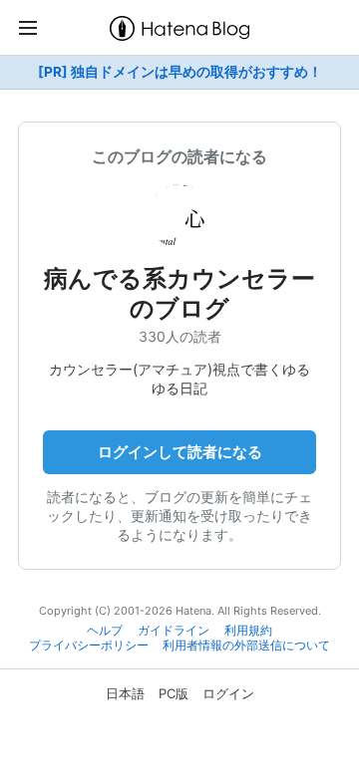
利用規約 (248, 631)
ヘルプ (105, 631)
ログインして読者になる (180, 451)
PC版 (173, 693)
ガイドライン (173, 631)
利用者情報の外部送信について (246, 645)
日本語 (125, 693)
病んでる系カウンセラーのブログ (179, 293)
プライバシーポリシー (89, 645)
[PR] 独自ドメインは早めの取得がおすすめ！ (180, 72)
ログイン (228, 693)
